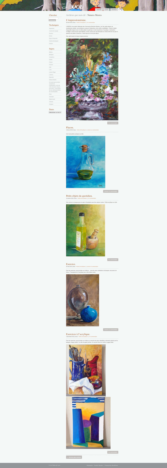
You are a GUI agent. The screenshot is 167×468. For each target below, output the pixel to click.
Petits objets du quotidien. (79, 195)
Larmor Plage (52, 72)
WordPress (115, 465)
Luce (106, 9)
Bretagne (51, 54)
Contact (114, 9)
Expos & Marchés (53, 38)
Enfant (50, 59)
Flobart (50, 62)
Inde (50, 67)
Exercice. (71, 264)
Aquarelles (51, 28)
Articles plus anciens (74, 457)
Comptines (51, 57)
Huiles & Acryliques (81, 22)
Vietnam (51, 101)
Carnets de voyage (53, 31)
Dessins (51, 33)
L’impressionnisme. (76, 20)
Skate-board (52, 99)
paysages (51, 96)
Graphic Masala (98, 465)
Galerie (99, 9)
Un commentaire (91, 22)
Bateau (51, 52)
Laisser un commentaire (93, 130)
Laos (50, 69)
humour (51, 43)
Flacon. (70, 127)
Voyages (51, 104)
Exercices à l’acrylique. (78, 334)
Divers (50, 36)
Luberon (51, 74)
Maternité (51, 77)
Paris (50, 94)
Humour (51, 64)
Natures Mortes (52, 79)
